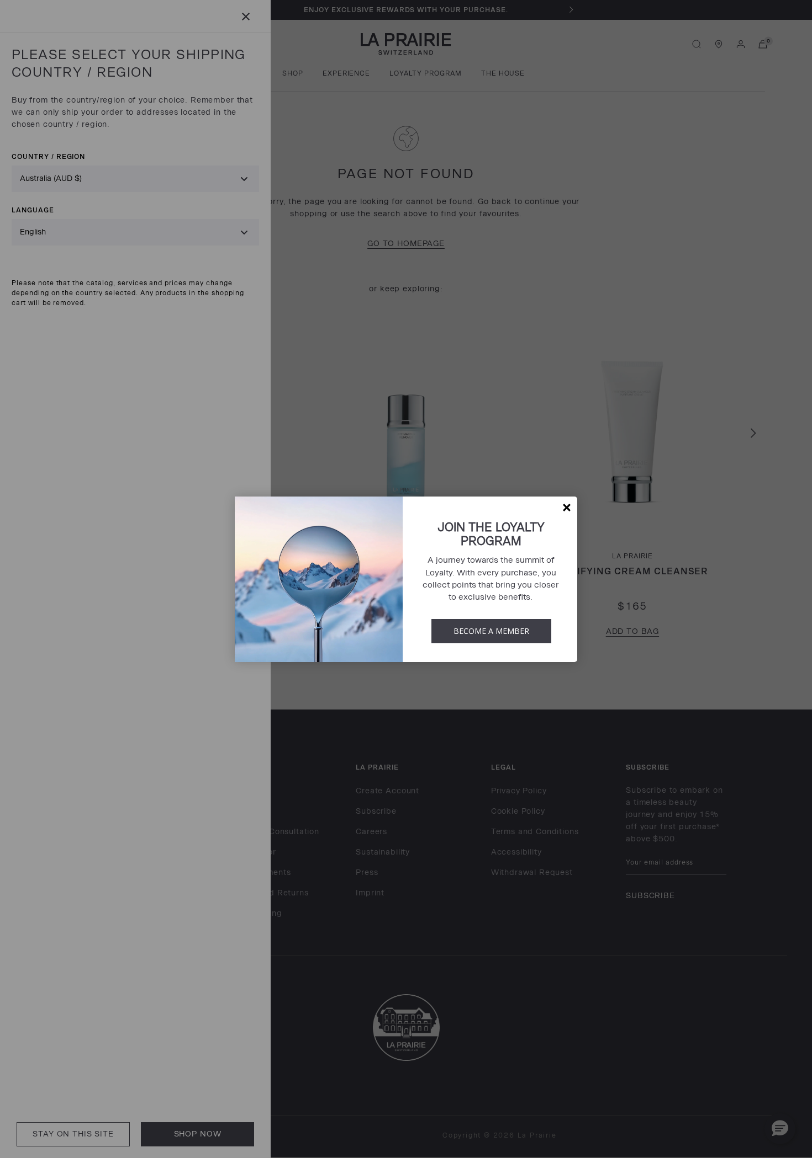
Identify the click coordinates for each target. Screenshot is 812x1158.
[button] (567, 507)
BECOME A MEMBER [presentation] (491, 631)
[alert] (406, 579)
